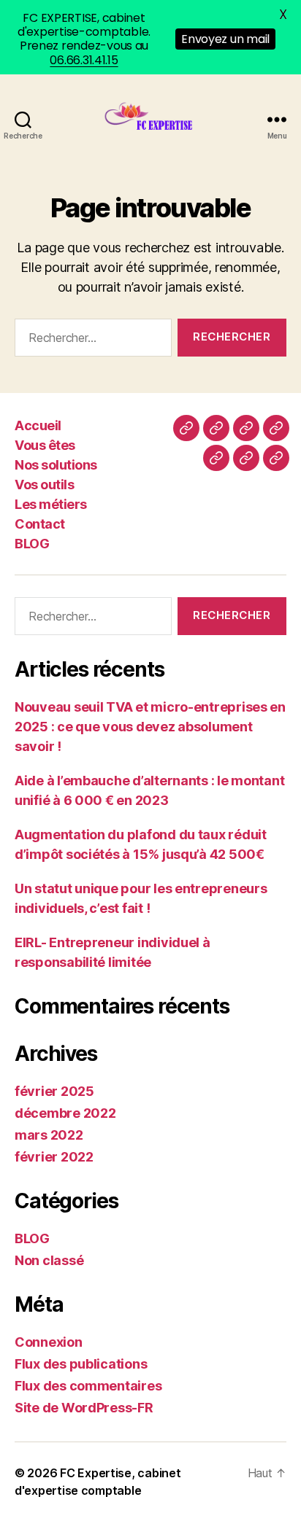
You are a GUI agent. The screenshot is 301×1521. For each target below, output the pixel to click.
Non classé (49, 1260)
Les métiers (51, 504)
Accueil (38, 425)
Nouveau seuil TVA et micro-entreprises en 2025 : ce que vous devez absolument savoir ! (150, 726)
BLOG (32, 543)
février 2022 (54, 1156)
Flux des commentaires (88, 1385)
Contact (40, 524)
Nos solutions (56, 464)
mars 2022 (49, 1135)
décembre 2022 (65, 1113)
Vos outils (44, 484)
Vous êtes (45, 445)
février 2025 (54, 1091)
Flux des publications (81, 1364)
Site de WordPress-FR (84, 1407)
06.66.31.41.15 (84, 60)
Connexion (49, 1342)
